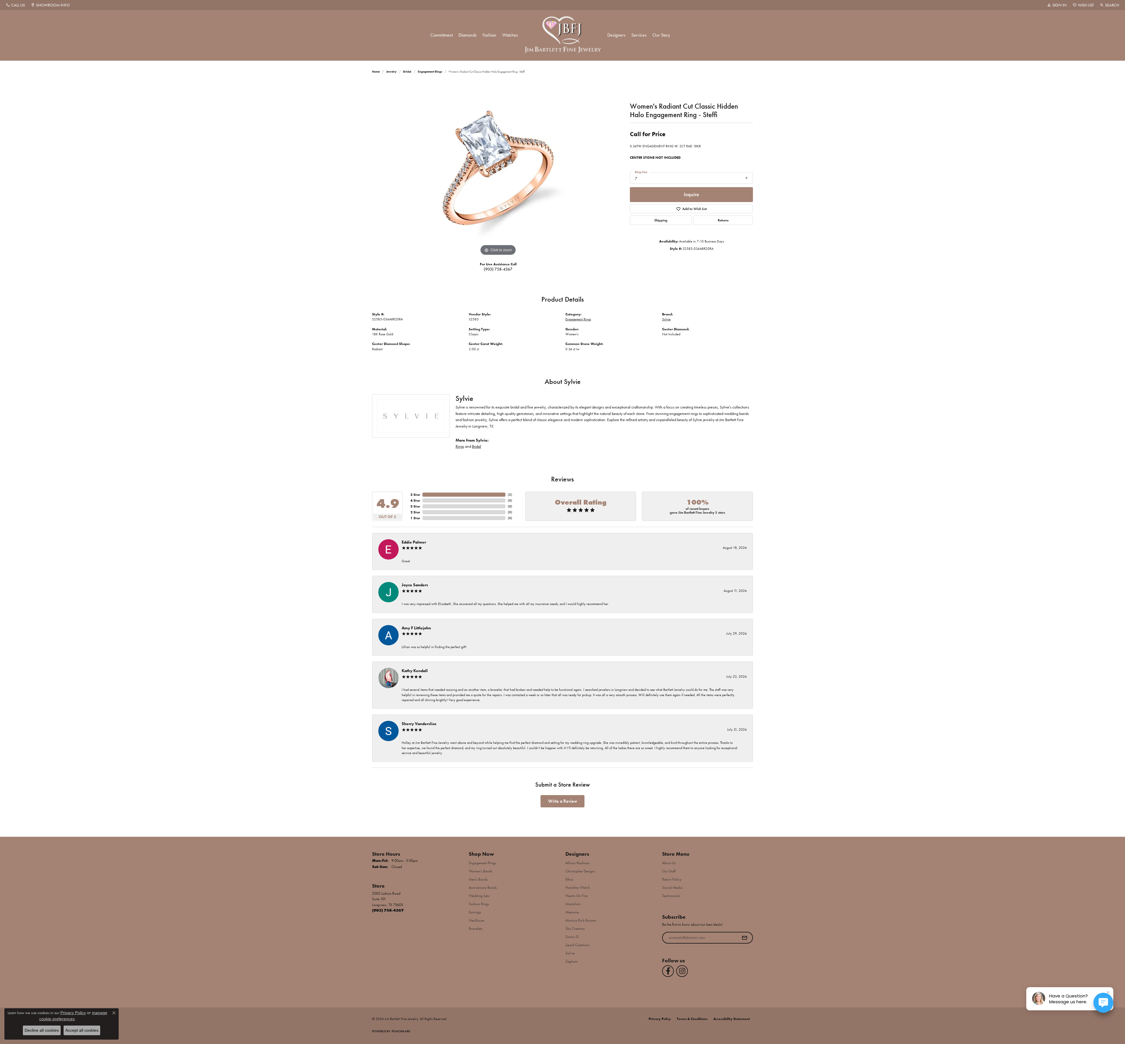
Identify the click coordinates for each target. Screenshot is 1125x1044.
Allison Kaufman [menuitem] (577, 862)
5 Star (415, 494)
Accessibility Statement (731, 1018)
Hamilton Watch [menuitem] (577, 887)
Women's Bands (480, 871)
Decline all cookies (42, 1030)
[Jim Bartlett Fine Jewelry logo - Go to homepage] (562, 35)
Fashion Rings (479, 903)
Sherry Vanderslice (419, 723)
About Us (669, 862)
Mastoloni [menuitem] (573, 903)
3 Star (415, 506)
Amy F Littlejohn (416, 627)
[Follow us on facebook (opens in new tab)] (668, 971)
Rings (460, 446)
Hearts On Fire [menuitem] (576, 895)
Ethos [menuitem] (569, 879)
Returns (723, 220)
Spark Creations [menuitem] (577, 944)
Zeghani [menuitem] (571, 961)
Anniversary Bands (483, 887)
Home (376, 72)
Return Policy (671, 879)
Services (639, 35)
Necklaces (477, 920)
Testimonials (671, 895)
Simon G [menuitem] (572, 936)
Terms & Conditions (692, 1018)
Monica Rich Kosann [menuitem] (580, 920)
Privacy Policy (660, 1018)
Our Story (661, 35)
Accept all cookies (81, 1030)
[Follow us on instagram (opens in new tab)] (682, 971)
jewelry (391, 72)
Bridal (407, 72)
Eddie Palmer (414, 542)
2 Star (415, 512)
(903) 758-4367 (498, 269)
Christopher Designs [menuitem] (580, 871)
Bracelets (476, 928)
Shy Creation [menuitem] (575, 928)
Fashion (489, 35)
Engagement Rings (430, 72)
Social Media (672, 887)
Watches (510, 35)
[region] (498, 169)
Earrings (475, 912)
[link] (15, 5)
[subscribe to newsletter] (744, 937)
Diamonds (467, 35)
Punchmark (401, 1031)
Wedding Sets (479, 895)
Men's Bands (478, 879)
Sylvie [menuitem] (570, 953)
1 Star (415, 518)
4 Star (415, 500)
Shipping (660, 220)
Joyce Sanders (415, 584)
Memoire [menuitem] (572, 912)
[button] (1057, 5)
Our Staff (669, 871)
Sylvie (666, 319)
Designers (616, 35)
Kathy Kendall (415, 670)
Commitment (441, 35)
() (510, 494)
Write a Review (562, 801)
